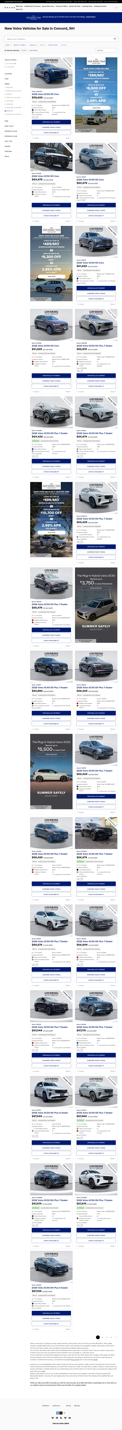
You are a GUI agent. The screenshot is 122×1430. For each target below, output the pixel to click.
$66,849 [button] (87, 944)
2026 (8, 45)
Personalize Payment (51, 122)
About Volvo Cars (48, 6)
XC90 (24, 50)
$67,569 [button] (87, 1116)
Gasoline (34, 45)
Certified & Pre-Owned (32, 6)
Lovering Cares (87, 6)
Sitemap (77, 1405)
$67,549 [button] (42, 1116)
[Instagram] (64, 1411)
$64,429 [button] (42, 436)
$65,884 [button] (42, 690)
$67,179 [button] (87, 1030)
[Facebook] (57, 1411)
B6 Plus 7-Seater (20, 45)
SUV (43, 45)
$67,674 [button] (42, 1203)
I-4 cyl (64, 45)
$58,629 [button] (42, 97)
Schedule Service (100, 6)
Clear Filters (33, 50)
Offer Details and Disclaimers (86, 131)
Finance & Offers (62, 6)
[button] (51, 101)
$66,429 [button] (87, 690)
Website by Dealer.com (61, 1423)
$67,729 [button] (42, 1290)
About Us (19, 9)
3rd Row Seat (53, 45)
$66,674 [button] (87, 857)
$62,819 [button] (87, 348)
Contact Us (56, 1405)
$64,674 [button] (87, 436)
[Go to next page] (115, 1337)
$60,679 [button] (42, 179)
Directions (45, 1405)
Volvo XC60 (75, 1359)
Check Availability (51, 132)
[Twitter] (61, 1411)
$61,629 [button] (87, 265)
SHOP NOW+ (91, 17)
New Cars (19, 6)
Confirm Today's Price (51, 127)
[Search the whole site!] (116, 7)
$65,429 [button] (87, 522)
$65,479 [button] (42, 607)
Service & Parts (74, 6)
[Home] (10, 7)
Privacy (68, 1405)
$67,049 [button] (42, 1030)
